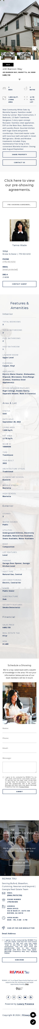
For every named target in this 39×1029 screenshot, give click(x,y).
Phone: (6, 738)
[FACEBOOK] (8, 997)
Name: (6, 728)
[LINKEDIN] (19, 997)
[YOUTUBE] (25, 997)
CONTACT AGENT (19, 284)
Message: (7, 758)
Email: (5, 748)
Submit (19, 792)
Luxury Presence (25, 1004)
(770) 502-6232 (9, 262)
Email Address (9, 933)
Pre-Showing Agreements (20, 205)
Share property (19, 154)
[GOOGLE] (31, 997)
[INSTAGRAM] (14, 997)
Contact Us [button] (19, 162)
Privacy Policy (24, 787)
